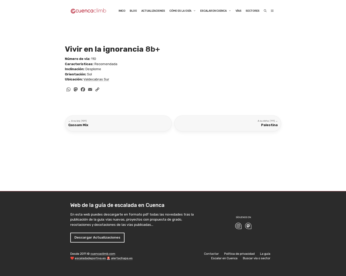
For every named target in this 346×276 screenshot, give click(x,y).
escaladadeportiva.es (90, 258)
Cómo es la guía (180, 10)
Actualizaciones (153, 10)
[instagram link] (238, 226)
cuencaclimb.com (102, 253)
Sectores (253, 10)
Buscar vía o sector (256, 258)
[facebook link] (248, 226)
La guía (265, 253)
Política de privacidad (239, 253)
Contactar (211, 253)
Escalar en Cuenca (213, 10)
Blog (133, 10)
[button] (265, 10)
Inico (122, 10)
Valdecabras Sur (96, 79)
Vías (238, 10)
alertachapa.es (122, 258)
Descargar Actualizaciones (97, 237)
